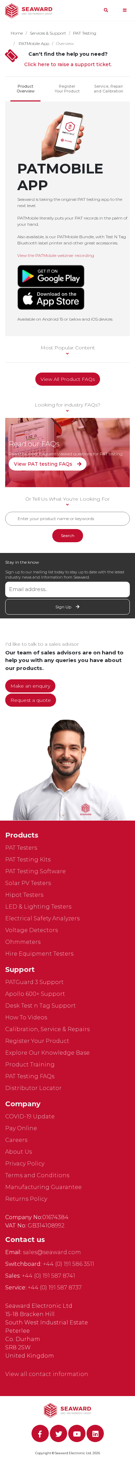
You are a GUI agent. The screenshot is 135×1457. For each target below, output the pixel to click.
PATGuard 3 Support (34, 982)
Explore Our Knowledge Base (47, 1052)
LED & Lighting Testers (38, 906)
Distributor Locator (33, 1088)
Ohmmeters (22, 942)
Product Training (30, 1064)
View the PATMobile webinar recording (55, 255)
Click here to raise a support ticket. (68, 64)
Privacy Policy (24, 1163)
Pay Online (21, 1128)
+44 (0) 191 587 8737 (55, 1287)
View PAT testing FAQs (44, 464)
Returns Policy (26, 1199)
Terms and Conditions (37, 1175)
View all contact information (46, 1374)
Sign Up (63, 606)
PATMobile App (33, 43)
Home (17, 33)
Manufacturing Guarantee (43, 1187)
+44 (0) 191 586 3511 (68, 1264)
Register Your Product (67, 88)
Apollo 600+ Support (35, 994)
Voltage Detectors (31, 930)
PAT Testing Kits (28, 859)
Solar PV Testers (28, 883)
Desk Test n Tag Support (40, 1005)
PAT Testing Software (35, 871)
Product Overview (26, 88)
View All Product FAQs (67, 379)
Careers (16, 1140)
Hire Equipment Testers (39, 953)
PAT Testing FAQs (29, 1076)
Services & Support (48, 33)
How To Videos (26, 1017)
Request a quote (30, 700)
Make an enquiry (30, 686)
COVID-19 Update (30, 1116)
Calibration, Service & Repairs (47, 1029)
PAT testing (84, 33)
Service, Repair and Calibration (108, 88)
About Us (18, 1151)
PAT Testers (21, 847)
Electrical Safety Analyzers (42, 918)
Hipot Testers (24, 895)
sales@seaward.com (52, 1252)
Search (67, 535)
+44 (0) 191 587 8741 (48, 1275)
